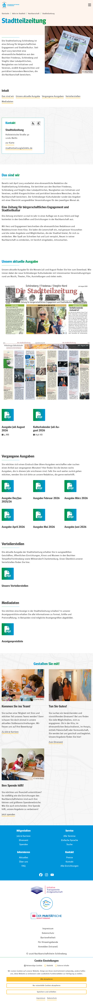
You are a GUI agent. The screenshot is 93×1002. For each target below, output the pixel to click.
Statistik (50, 966)
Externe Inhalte (63, 966)
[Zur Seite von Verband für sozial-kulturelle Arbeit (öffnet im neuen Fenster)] (46, 903)
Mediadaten (7, 102)
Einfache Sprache (69, 840)
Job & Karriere (23, 836)
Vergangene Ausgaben (53, 96)
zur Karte (9, 143)
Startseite (5, 14)
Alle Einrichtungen (69, 866)
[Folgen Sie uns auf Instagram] (46, 875)
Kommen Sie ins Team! (16, 706)
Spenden (23, 844)
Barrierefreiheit (47, 938)
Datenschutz (48, 933)
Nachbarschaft (33, 14)
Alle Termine (69, 836)
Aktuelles (23, 858)
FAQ (24, 866)
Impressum (47, 929)
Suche (69, 844)
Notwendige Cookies (34, 966)
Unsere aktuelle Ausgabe (28, 96)
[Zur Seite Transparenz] (46, 890)
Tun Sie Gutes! (58, 706)
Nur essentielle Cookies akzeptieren (46, 986)
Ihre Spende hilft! (13, 785)
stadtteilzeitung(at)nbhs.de (18, 148)
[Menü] (89, 5)
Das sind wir (8, 96)
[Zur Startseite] (11, 5)
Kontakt (69, 862)
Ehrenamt (23, 840)
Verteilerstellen (73, 96)
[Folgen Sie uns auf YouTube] (52, 875)
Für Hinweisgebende (48, 942)
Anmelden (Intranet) (48, 947)
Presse (69, 858)
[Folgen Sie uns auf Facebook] (41, 875)
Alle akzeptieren (46, 979)
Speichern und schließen (46, 992)
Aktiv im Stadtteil (18, 14)
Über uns (23, 862)
